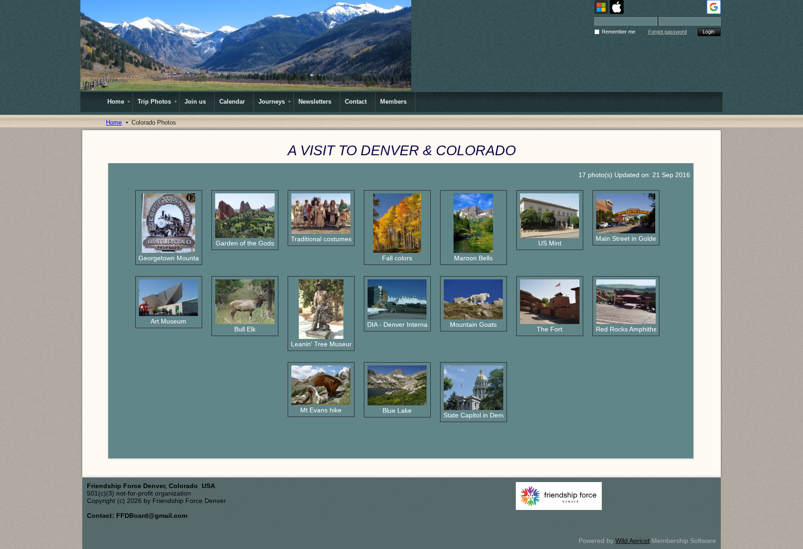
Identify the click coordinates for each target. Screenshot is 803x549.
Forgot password (667, 31)
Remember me (618, 31)
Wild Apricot (632, 540)
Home (114, 122)
